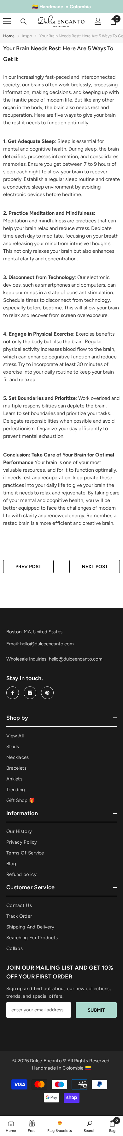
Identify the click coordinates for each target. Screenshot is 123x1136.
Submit (96, 1010)
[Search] (23, 21)
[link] (89, 1126)
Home (9, 36)
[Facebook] (12, 692)
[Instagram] (30, 692)
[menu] (7, 21)
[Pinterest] (47, 692)
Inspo (27, 36)
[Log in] (98, 21)
